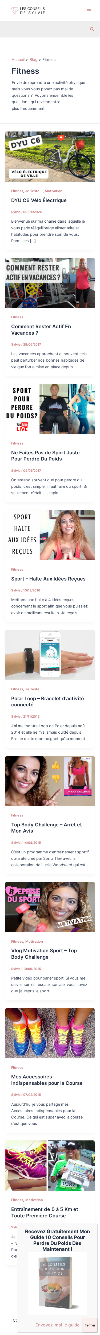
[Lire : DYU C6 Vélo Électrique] (50, 156)
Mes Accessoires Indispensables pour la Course (47, 1080)
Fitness (17, 191)
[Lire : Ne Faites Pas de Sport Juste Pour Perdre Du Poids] (50, 408)
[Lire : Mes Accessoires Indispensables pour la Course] (50, 1032)
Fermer (90, 1325)
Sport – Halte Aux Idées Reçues (48, 579)
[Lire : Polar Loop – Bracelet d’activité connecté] (50, 654)
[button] (92, 29)
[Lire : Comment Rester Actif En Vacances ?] (50, 282)
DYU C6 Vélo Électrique (39, 200)
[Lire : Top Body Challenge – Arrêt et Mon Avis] (50, 780)
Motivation (53, 191)
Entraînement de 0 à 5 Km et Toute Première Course (44, 1212)
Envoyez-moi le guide (57, 1325)
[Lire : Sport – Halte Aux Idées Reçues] (50, 534)
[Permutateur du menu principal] (89, 10)
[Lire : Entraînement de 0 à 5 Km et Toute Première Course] (50, 1165)
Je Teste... (34, 191)
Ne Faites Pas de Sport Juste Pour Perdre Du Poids (45, 456)
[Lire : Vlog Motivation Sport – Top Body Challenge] (50, 906)
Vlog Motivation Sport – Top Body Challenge (44, 953)
